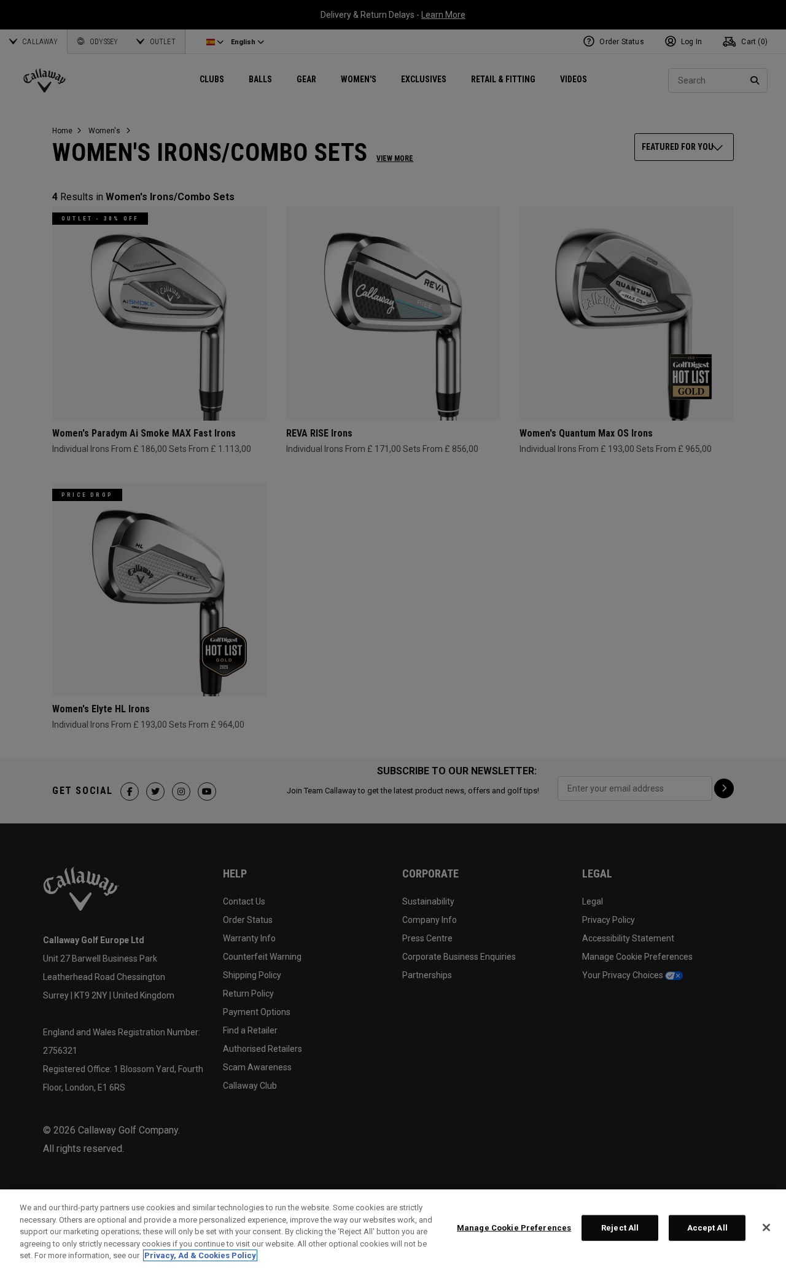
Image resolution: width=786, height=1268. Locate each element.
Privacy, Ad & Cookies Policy (200, 1255)
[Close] (766, 1227)
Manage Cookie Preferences (514, 1227)
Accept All (707, 1227)
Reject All (620, 1227)
